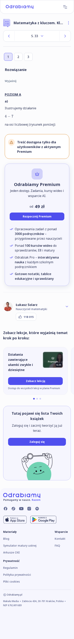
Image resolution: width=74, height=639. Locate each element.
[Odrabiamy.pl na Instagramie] (29, 508)
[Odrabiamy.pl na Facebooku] (5, 508)
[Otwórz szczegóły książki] (68, 22)
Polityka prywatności (17, 574)
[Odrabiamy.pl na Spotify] (37, 508)
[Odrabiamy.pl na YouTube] (21, 508)
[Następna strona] (65, 36)
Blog (6, 538)
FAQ (57, 545)
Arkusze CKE (11, 552)
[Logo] (19, 7)
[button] (34, 399)
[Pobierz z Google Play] (43, 520)
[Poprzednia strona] (9, 36)
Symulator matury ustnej (20, 545)
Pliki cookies (11, 581)
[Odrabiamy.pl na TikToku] (13, 508)
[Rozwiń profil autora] (67, 306)
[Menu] (65, 7)
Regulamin (10, 568)
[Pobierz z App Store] (15, 520)
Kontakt (60, 538)
